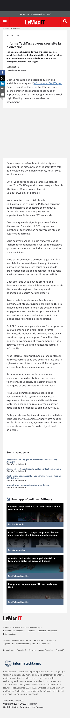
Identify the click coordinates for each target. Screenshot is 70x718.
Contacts (31, 631)
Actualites (13, 35)
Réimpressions (9, 634)
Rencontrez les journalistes (14, 631)
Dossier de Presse (44, 644)
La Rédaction (13, 67)
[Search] (65, 22)
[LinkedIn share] (2, 83)
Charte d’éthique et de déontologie (27, 627)
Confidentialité (10, 707)
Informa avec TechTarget (48, 83)
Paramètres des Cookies (31, 707)
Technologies (51, 640)
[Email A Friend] (2, 94)
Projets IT (60, 650)
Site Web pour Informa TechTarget (17, 640)
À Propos (7, 627)
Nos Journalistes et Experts (23, 644)
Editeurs (16, 28)
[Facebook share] (2, 72)
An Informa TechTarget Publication (34, 14)
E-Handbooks (8, 650)
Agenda (6, 644)
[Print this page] (2, 89)
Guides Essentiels (45, 650)
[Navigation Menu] (5, 22)
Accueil (6, 28)
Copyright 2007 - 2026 (14, 704)
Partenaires (38, 640)
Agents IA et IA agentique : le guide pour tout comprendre (34, 469)
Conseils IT (21, 650)
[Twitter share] (2, 78)
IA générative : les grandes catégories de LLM (28, 485)
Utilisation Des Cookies (47, 631)
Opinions (32, 650)
